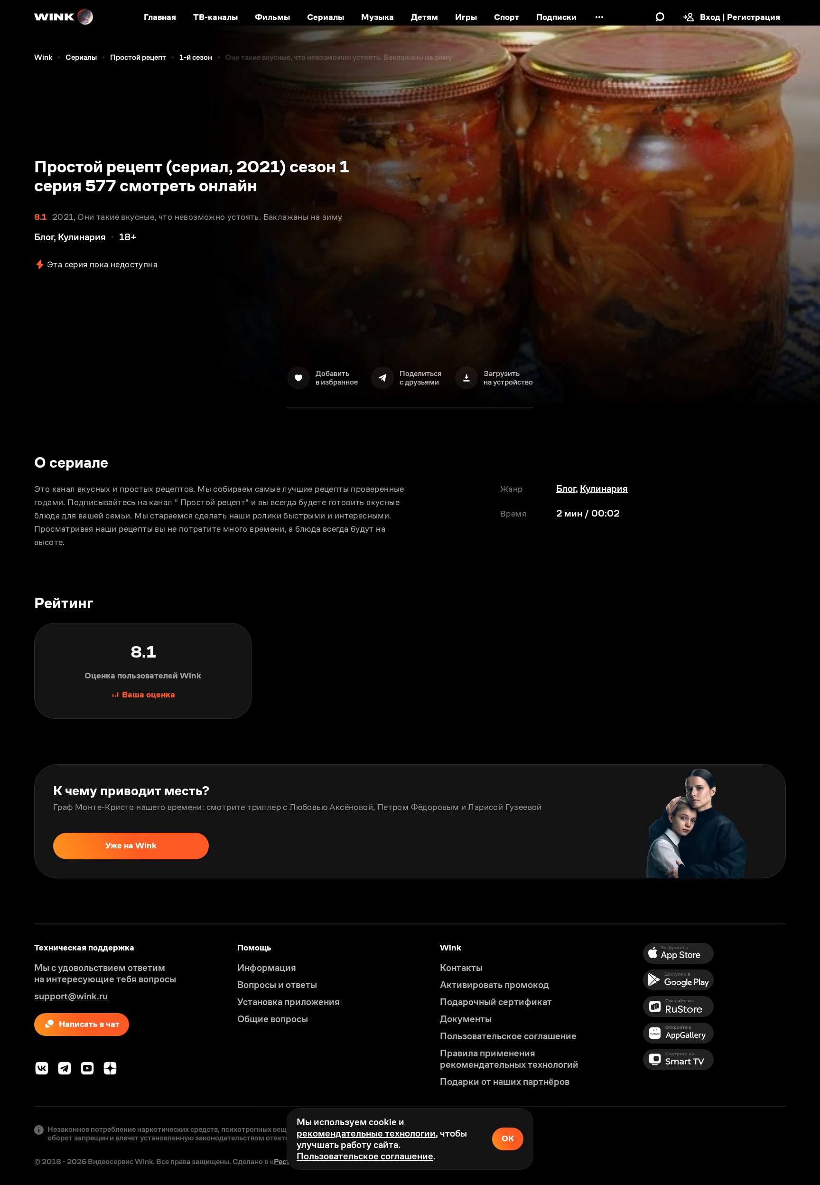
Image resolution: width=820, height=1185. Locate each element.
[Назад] (17, 821)
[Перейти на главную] (64, 17)
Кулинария (604, 488)
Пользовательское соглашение (365, 1156)
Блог (566, 488)
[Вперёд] (803, 821)
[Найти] (660, 17)
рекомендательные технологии (366, 1133)
